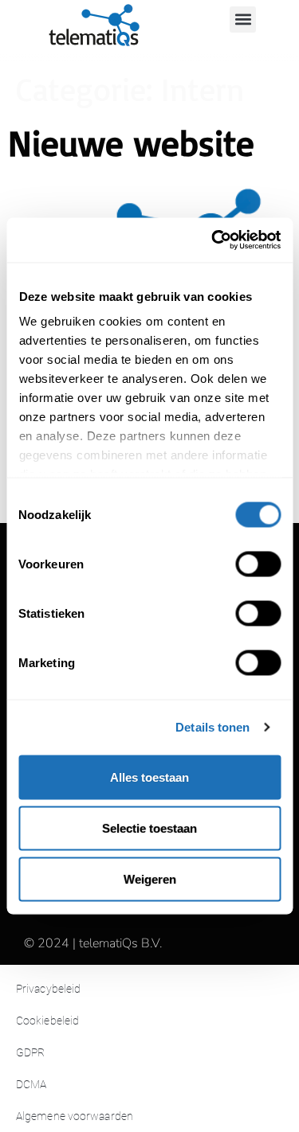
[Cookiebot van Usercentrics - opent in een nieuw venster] (213, 240)
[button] (243, 19)
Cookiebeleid (47, 1020)
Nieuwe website (131, 142)
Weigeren (150, 878)
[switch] (258, 563)
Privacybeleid (48, 988)
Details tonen (212, 727)
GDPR (30, 1052)
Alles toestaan (149, 776)
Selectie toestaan (149, 827)
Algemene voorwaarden (74, 1116)
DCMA (31, 1084)
